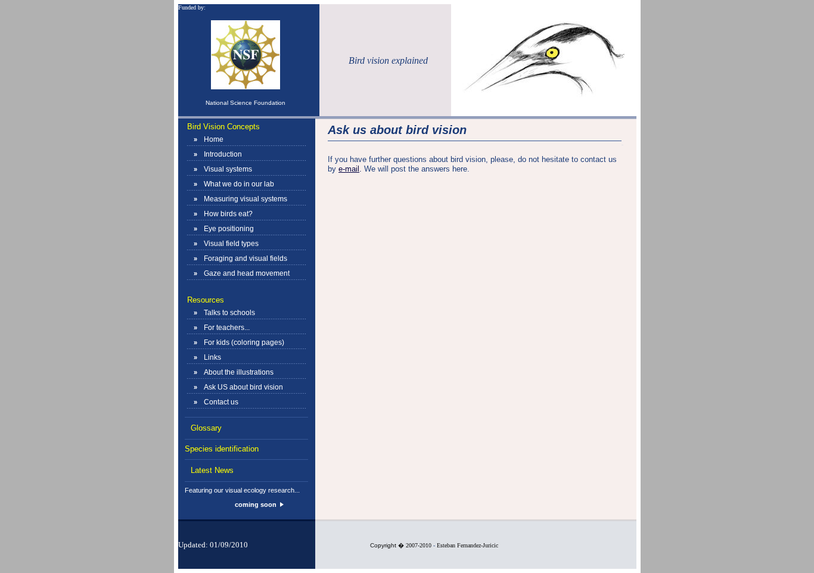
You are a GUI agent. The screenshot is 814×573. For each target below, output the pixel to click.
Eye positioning (229, 229)
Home (213, 139)
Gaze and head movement (247, 273)
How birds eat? (228, 214)
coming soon (255, 504)
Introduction (223, 154)
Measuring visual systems (245, 199)
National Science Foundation (245, 102)
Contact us (221, 402)
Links (212, 357)
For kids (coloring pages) (244, 342)
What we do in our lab (239, 184)
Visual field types (231, 243)
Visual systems (228, 169)
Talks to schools (229, 313)
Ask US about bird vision (243, 387)
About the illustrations (239, 372)
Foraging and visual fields (245, 258)
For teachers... (227, 327)
